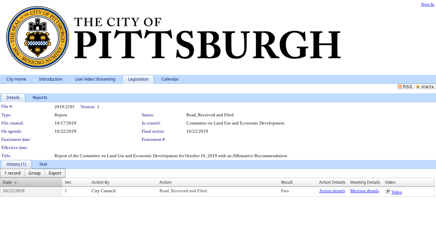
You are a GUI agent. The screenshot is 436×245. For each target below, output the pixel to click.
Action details (332, 190)
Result (287, 182)
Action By (100, 182)
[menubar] (32, 173)
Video (396, 192)
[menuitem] (12, 173)
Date (7, 182)
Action (165, 182)
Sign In (427, 4)
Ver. (68, 182)
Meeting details (364, 190)
